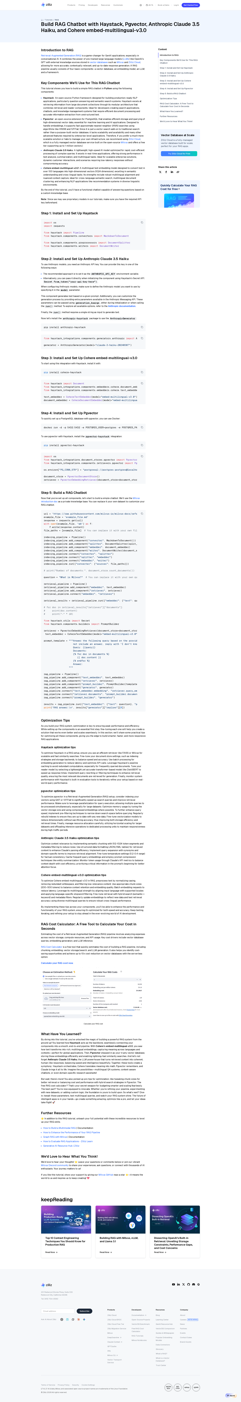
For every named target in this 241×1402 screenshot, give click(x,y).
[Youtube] (173, 1284)
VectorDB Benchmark (141, 1324)
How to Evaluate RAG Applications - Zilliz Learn (68, 1141)
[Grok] (73, 1319)
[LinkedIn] (178, 1284)
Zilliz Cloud (134, 62)
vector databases (99, 62)
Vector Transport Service (114, 1361)
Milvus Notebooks (139, 1340)
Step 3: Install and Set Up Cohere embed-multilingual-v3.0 (175, 82)
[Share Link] (178, 172)
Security (75, 1385)
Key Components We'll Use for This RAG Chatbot (179, 61)
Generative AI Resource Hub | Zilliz (61, 1145)
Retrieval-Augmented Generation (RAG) (61, 55)
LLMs (126, 58)
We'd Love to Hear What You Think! (176, 121)
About (182, 1315)
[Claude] (78, 1319)
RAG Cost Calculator (51, 946)
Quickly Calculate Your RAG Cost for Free (178, 187)
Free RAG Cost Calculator (138, 1330)
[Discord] (193, 1284)
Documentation (138, 1315)
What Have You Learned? (171, 111)
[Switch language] (140, 5)
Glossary (159, 1349)
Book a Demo (163, 5)
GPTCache (111, 1346)
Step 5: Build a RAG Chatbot (173, 93)
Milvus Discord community (54, 1165)
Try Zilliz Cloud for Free (179, 153)
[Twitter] (183, 1284)
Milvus (120, 62)
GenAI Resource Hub (164, 1324)
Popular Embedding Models (164, 1338)
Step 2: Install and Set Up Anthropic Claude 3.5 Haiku (176, 74)
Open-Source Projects (141, 1319)
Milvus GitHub (105, 1174)
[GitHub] (188, 1284)
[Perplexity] (67, 1319)
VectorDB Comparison (165, 1328)
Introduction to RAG (169, 55)
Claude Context (113, 1342)
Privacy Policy (63, 1385)
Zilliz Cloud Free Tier (115, 1324)
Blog (158, 1315)
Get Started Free (191, 5)
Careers (183, 1319)
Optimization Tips (168, 98)
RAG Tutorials (137, 1336)
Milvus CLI (111, 1355)
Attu (109, 1351)
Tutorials (49, 20)
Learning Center (162, 1319)
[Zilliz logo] (46, 5)
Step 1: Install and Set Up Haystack (176, 68)
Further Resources (168, 116)
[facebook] (166, 172)
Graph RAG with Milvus (55, 1136)
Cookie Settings (88, 1385)
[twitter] (160, 172)
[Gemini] (84, 1319)
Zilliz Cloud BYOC (114, 1319)
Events (183, 1333)
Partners (183, 1328)
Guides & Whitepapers (165, 1333)
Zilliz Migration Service (116, 1328)
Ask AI (232, 1395)
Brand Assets (185, 1342)
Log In (176, 5)
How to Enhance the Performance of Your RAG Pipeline (71, 1132)
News (182, 1324)
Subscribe (84, 1311)
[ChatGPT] (61, 1319)
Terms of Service (48, 1385)
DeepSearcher (113, 1337)
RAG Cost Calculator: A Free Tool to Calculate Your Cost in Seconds (176, 105)
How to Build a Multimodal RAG (59, 1128)
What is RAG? (161, 1353)
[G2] (198, 1284)
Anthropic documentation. (122, 306)
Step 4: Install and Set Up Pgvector (176, 88)
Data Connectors (163, 1345)
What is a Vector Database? (162, 1359)
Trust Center (161, 1365)
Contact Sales (186, 1337)
